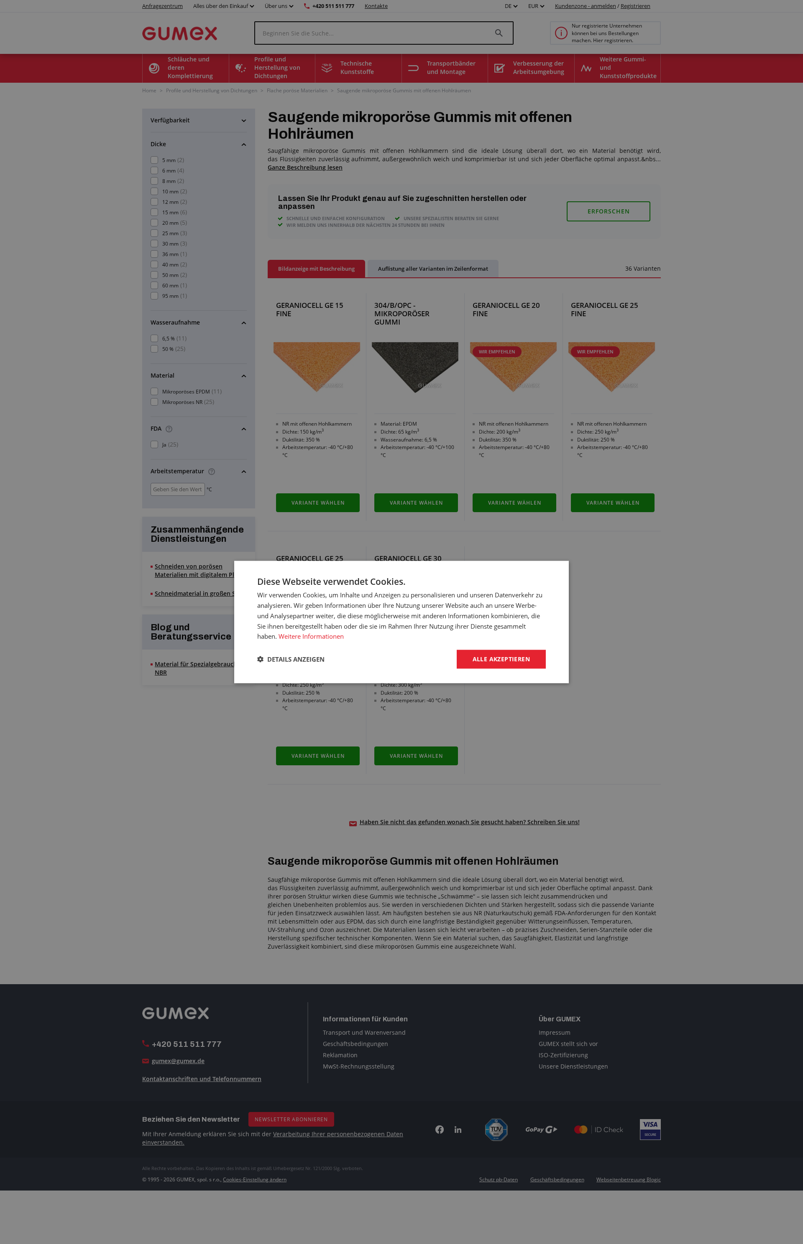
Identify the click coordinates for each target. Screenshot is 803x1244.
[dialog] (401, 622)
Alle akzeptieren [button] (501, 659)
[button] (291, 659)
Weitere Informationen (311, 636)
